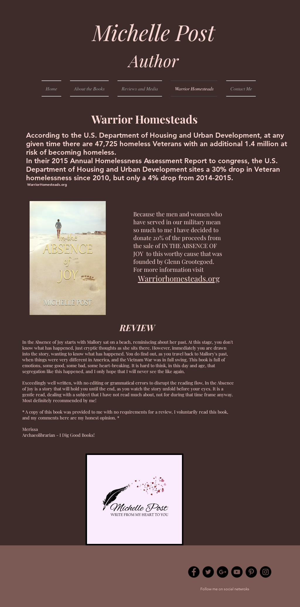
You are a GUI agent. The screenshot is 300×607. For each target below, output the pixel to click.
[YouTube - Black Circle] (237, 572)
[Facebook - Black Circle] (194, 572)
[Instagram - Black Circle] (265, 572)
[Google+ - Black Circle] (222, 572)
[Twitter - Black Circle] (208, 572)
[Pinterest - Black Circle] (251, 572)
